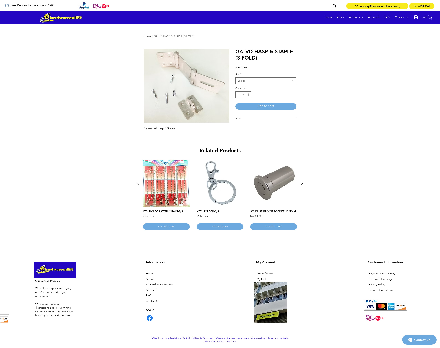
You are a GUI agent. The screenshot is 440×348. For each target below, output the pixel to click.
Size (238, 74)
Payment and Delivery (382, 273)
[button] (430, 17)
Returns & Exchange (381, 279)
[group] (220, 195)
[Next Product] (302, 183)
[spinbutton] (243, 95)
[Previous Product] (138, 183)
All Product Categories (160, 284)
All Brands (152, 290)
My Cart (261, 279)
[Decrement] (238, 95)
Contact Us (152, 301)
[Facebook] (150, 318)
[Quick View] (166, 183)
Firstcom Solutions (226, 341)
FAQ (148, 295)
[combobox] (265, 80)
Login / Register (266, 273)
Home (147, 36)
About (150, 279)
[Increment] (248, 95)
